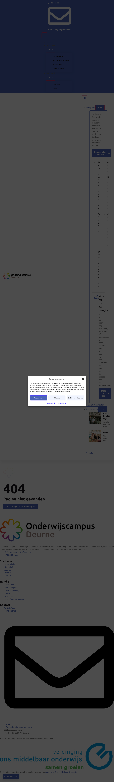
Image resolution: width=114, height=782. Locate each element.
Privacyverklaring (61, 403)
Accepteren (38, 398)
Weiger (57, 398)
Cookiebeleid (51, 403)
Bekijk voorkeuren (75, 398)
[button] (83, 379)
